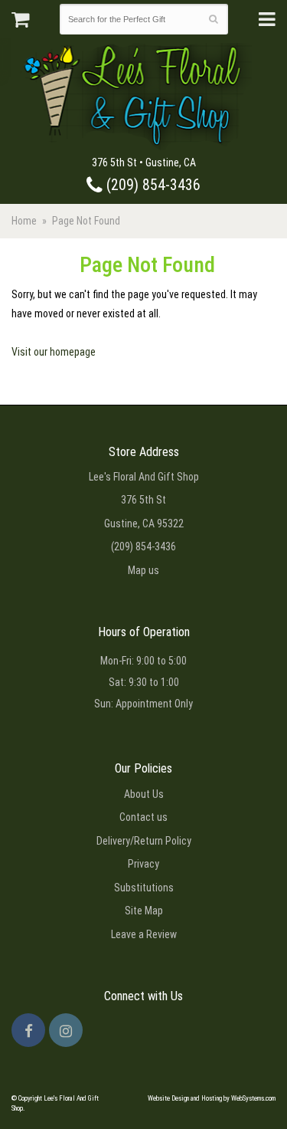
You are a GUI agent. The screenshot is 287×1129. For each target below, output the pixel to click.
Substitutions (144, 887)
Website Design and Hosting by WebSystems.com (212, 1098)
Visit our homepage (53, 352)
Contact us (143, 817)
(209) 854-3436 (152, 185)
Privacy (143, 864)
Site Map (144, 910)
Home (24, 221)
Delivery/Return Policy (143, 841)
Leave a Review (144, 934)
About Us (144, 794)
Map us (143, 570)
